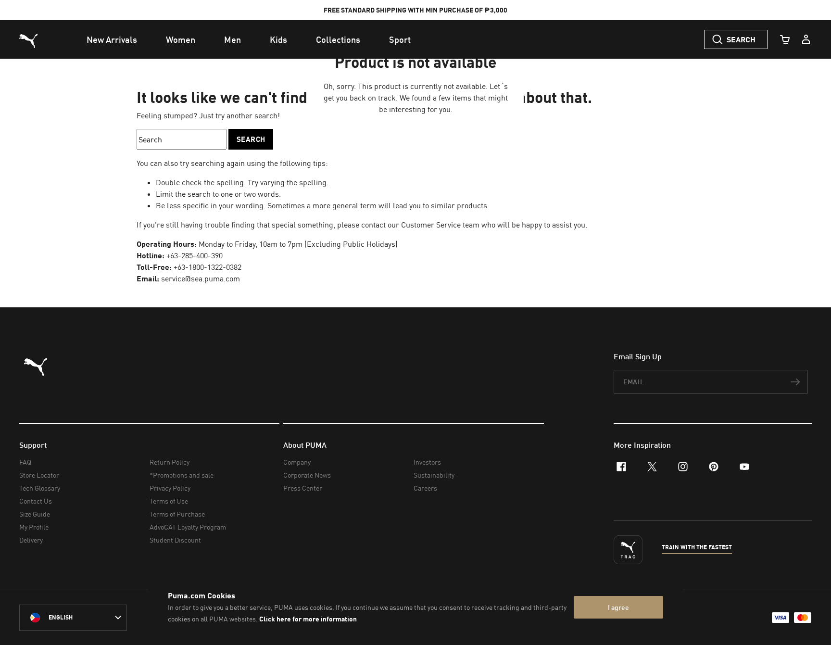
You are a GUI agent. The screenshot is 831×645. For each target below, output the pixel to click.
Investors (427, 462)
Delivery (31, 540)
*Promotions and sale (182, 475)
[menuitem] (111, 39)
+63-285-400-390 (194, 255)
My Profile (34, 527)
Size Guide (34, 514)
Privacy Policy (170, 488)
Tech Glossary (39, 488)
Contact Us (35, 501)
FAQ (25, 462)
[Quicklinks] (806, 39)
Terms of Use (169, 501)
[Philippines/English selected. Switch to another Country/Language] (73, 617)
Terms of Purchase (177, 514)
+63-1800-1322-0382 (207, 267)
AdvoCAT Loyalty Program (188, 527)
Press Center (302, 488)
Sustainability (434, 475)
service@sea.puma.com (200, 278)
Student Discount (175, 540)
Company (297, 462)
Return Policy (169, 462)
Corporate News (307, 475)
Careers (425, 488)
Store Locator (39, 475)
